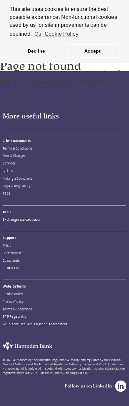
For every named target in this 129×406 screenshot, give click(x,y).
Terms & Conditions (18, 149)
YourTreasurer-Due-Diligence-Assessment (35, 324)
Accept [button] (92, 51)
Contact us (11, 268)
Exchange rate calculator (22, 220)
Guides (8, 171)
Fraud (7, 246)
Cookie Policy (13, 294)
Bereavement (13, 253)
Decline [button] (36, 51)
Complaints (11, 261)
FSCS (7, 194)
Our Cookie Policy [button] (56, 34)
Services (9, 163)
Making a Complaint (17, 179)
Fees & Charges (14, 156)
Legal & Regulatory (17, 186)
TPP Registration (15, 317)
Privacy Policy (13, 302)
